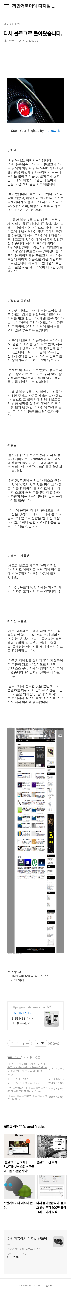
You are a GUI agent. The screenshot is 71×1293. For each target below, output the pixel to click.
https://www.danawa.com (28, 1007)
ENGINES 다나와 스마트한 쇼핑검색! (23, 1013)
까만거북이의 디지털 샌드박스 (35, 6)
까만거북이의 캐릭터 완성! (21, 1083)
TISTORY (37, 1285)
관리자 (49, 1285)
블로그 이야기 (14, 1057)
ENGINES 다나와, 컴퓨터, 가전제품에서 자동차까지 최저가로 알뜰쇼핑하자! (24, 1020)
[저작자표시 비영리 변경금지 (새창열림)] (54, 1043)
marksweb (52, 131)
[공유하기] (22, 1043)
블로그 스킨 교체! (16, 1078)
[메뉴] (6, 6)
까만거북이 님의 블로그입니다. (23, 1248)
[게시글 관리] (27, 1043)
